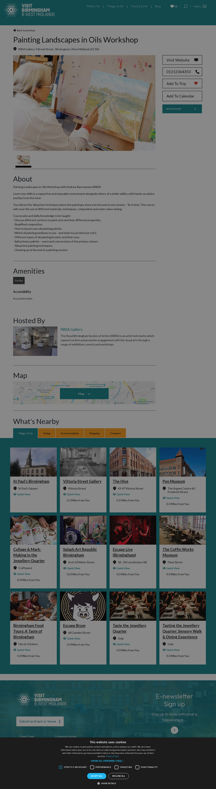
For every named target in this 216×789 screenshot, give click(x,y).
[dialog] (108, 763)
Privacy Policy (112, 756)
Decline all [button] (118, 776)
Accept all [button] (97, 776)
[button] (108, 760)
